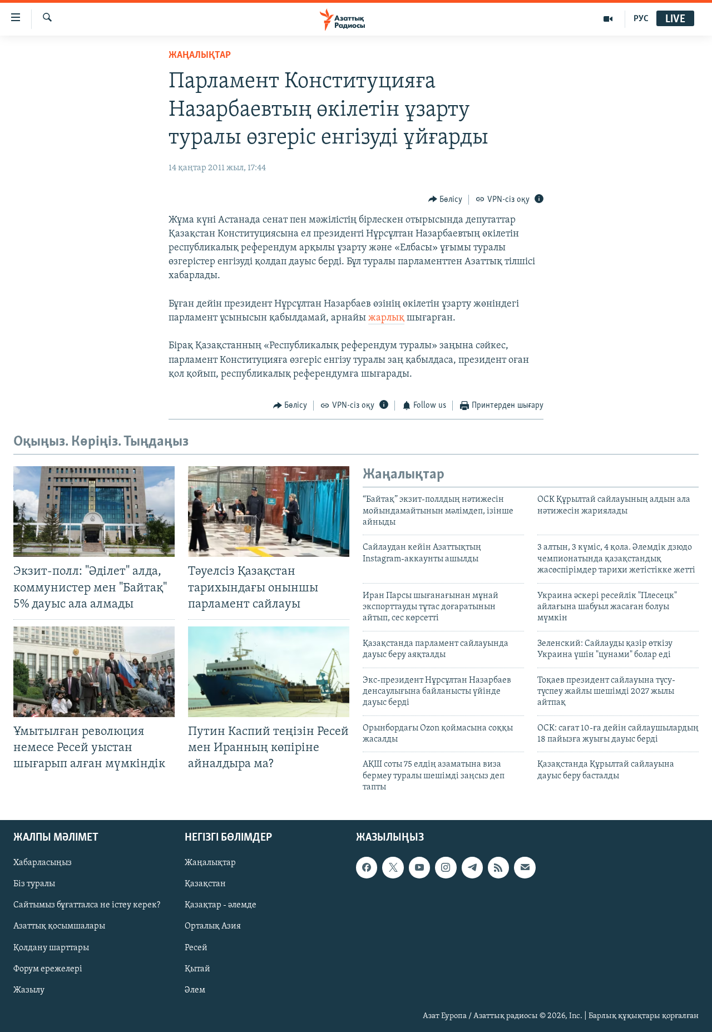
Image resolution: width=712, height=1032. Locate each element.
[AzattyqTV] (608, 19)
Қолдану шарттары (51, 947)
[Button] (445, 199)
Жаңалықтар (210, 862)
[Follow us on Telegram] (472, 867)
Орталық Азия (213, 926)
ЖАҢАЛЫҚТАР (200, 56)
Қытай (197, 968)
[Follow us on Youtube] (419, 867)
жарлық (386, 318)
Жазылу (28, 989)
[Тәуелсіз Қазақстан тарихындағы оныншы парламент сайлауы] (268, 511)
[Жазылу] (524, 867)
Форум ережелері (47, 968)
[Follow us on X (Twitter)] (392, 867)
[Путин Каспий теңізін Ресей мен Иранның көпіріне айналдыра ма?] (268, 671)
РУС (641, 18)
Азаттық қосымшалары (59, 926)
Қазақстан (205, 884)
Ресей (196, 947)
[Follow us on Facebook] (366, 867)
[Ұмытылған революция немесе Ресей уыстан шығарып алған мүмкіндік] (94, 671)
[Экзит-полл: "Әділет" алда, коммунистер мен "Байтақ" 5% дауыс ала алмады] (94, 511)
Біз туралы (34, 884)
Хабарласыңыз (42, 862)
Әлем (195, 989)
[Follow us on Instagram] (445, 867)
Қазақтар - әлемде (220, 905)
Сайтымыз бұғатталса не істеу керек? (86, 905)
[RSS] (498, 867)
